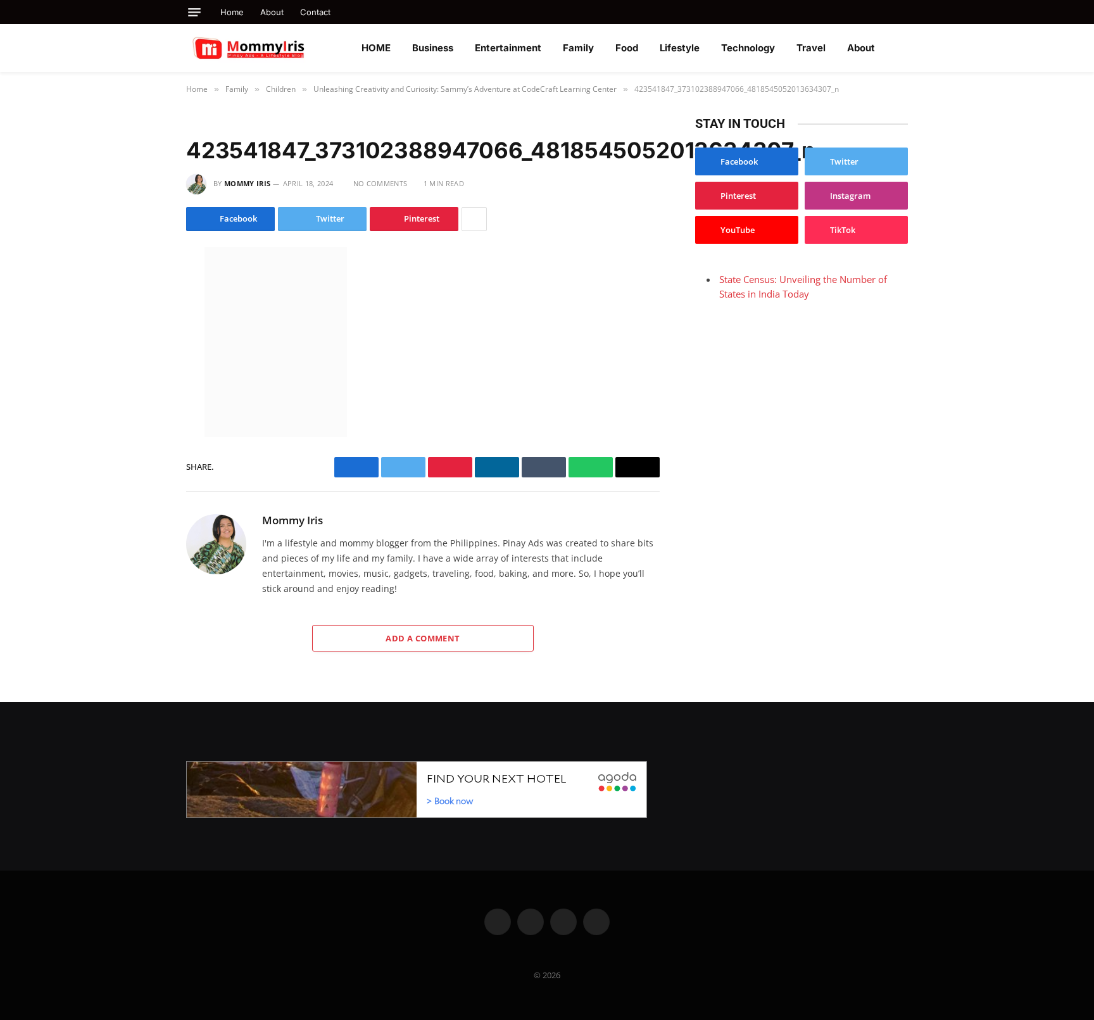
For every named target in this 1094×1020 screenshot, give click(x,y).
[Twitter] (141, 313)
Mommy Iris (247, 183)
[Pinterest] (141, 393)
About (272, 12)
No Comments (380, 183)
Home (232, 12)
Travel (811, 48)
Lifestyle (680, 48)
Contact (315, 12)
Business (432, 48)
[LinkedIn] (141, 340)
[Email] (141, 420)
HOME (376, 48)
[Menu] (194, 12)
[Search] (903, 12)
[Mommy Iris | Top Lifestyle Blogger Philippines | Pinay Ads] (276, 48)
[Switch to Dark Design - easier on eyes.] (901, 48)
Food (626, 48)
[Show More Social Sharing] (474, 219)
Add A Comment (423, 638)
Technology (748, 48)
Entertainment (508, 48)
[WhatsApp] (141, 366)
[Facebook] (141, 287)
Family (578, 48)
